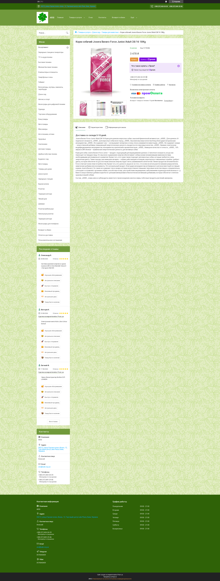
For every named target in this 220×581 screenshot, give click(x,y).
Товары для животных (110, 32)
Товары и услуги (75, 17)
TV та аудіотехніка (45, 57)
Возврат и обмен (118, 17)
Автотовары (43, 124)
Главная (60, 17)
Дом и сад (96, 32)
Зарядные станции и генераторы (50, 52)
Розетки (41, 189)
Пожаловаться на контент (101, 579)
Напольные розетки (45, 214)
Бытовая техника (44, 62)
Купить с (144, 59)
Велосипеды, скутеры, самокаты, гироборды (50, 88)
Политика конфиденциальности (121, 579)
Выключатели (43, 184)
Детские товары (44, 149)
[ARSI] (42, 17)
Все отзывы (53, 421)
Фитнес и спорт (44, 99)
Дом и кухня (43, 174)
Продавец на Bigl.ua (110, 577)
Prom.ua (120, 575)
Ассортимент (43, 47)
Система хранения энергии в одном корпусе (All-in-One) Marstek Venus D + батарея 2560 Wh (53, 266)
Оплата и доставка (45, 235)
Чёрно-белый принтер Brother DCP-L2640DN (53, 378)
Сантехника (42, 144)
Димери (41, 204)
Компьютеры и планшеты (48, 72)
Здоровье (42, 139)
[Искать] (67, 33)
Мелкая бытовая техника (47, 67)
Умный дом (42, 199)
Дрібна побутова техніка (47, 154)
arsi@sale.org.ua (44, 467)
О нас (91, 17)
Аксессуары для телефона (48, 224)
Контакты (102, 17)
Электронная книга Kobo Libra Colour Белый (54, 322)
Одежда (41, 109)
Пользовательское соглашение (50, 240)
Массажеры (42, 129)
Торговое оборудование (47, 114)
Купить (134, 59)
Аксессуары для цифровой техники (51, 104)
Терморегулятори (45, 194)
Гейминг (41, 82)
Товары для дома (45, 169)
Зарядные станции (45, 179)
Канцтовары (43, 119)
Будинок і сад (43, 159)
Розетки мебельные (46, 209)
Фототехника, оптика (46, 134)
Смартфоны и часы (45, 77)
